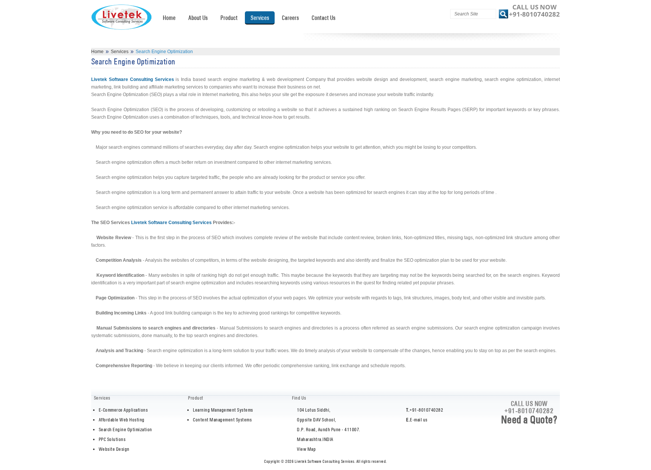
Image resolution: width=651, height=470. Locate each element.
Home (169, 17)
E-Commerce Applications (123, 410)
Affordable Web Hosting (122, 420)
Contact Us (323, 17)
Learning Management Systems (223, 410)
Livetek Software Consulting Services (132, 79)
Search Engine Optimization (125, 429)
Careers (290, 17)
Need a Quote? (529, 420)
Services (260, 17)
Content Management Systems (222, 420)
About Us (198, 17)
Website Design (114, 449)
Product (229, 17)
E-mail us (419, 420)
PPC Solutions (112, 439)
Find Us (299, 398)
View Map (306, 449)
